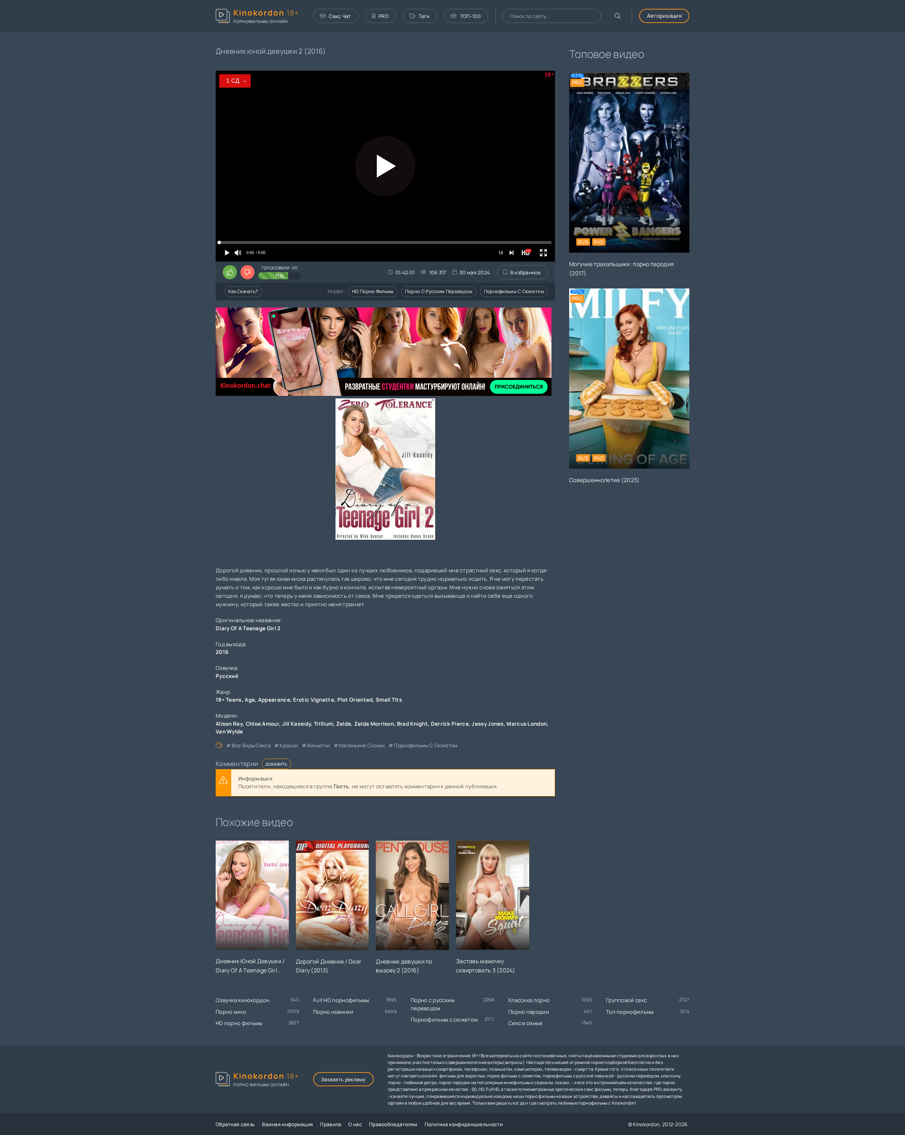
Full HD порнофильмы (341, 1000)
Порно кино (231, 1012)
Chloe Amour (262, 723)
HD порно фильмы (373, 291)
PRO (384, 16)
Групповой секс (626, 1000)
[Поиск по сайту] (618, 16)
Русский (227, 676)
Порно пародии (528, 1012)
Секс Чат (340, 16)
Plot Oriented (355, 699)
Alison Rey (229, 723)
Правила (330, 1124)
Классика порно (529, 1000)
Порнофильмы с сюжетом (514, 291)
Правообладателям (393, 1124)
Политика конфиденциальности (464, 1124)
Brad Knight (412, 723)
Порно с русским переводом (439, 291)
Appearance (274, 699)
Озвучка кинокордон (242, 1000)
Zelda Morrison (374, 723)
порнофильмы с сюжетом (425, 745)
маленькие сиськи (362, 745)
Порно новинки (333, 1012)
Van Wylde (229, 731)
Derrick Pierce (450, 723)
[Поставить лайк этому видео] (230, 272)
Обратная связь (235, 1124)
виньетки (318, 745)
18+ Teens (229, 699)
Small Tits (389, 699)
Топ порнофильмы (630, 1012)
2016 (222, 652)
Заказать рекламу (343, 1079)
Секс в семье (525, 1023)
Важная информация (287, 1124)
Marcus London (527, 723)
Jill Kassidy (296, 723)
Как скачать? (243, 291)
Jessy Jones (487, 723)
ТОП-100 (470, 16)
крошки (289, 745)
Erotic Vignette (313, 699)
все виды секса (251, 745)
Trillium (323, 723)
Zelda (343, 723)
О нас (355, 1124)
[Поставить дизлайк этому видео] (247, 272)
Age (250, 699)
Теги (424, 16)
